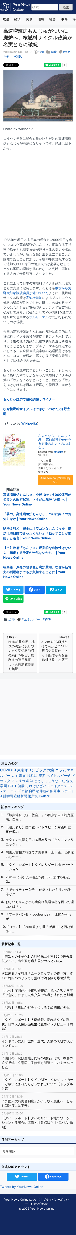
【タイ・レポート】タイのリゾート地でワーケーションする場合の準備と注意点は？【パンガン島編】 (37, 1120)
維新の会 (46, 791)
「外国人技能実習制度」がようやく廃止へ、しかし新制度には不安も (37, 1101)
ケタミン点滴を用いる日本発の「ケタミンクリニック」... (40, 842)
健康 (21, 786)
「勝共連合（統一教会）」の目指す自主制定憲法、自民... (40, 817)
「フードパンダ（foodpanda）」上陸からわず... (38, 916)
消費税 (33, 796)
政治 (6, 19)
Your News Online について (22, 1199)
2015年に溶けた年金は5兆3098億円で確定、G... (39, 879)
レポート (67, 791)
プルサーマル (39, 317)
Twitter (44, 796)
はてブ (58, 589)
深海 (41, 52)
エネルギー (32, 619)
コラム (61, 770)
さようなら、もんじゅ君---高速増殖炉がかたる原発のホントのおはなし (55, 441)
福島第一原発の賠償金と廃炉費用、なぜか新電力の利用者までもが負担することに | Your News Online (37, 572)
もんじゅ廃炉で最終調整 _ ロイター (29, 399)
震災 (19, 56)
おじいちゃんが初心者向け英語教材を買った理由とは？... (40, 904)
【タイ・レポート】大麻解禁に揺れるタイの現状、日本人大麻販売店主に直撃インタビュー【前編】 (37, 1022)
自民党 (34, 791)
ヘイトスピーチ (58, 775)
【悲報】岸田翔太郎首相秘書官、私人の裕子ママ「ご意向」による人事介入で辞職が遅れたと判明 (37, 990)
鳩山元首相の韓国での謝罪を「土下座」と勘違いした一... (40, 854)
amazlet (58, 451)
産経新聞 (20, 796)
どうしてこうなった (49, 781)
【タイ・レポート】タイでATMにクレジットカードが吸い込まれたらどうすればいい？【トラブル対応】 (37, 1082)
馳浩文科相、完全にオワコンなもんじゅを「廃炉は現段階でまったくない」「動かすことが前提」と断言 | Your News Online (37, 533)
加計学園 (6, 796)
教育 (22, 775)
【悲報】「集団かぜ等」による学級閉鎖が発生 (36, 1005)
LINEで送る (15, 598)
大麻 (51, 770)
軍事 (57, 791)
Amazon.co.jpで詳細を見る (55, 480)
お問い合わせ (39, 1203)
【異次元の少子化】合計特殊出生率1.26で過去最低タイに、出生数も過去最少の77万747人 (37, 956)
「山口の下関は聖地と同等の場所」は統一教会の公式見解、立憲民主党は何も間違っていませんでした (37, 1060)
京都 (24, 791)
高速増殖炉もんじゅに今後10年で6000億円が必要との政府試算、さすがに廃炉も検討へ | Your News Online (37, 499)
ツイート (16, 589)
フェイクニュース (60, 786)
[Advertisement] (38, 191)
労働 (29, 19)
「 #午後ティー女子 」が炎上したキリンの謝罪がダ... (38, 892)
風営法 (32, 775)
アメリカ (18, 781)
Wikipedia (29, 423)
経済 (17, 19)
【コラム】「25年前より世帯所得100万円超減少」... (40, 929)
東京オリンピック (31, 770)
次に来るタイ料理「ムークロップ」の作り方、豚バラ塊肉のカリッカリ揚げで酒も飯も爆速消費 (37, 973)
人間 (14, 775)
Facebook (55, 1176)
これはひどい (36, 786)
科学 (29, 781)
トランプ (13, 791)
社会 (52, 19)
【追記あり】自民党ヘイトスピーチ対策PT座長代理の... (38, 829)
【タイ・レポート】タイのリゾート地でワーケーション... (40, 867)
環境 (41, 19)
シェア (37, 589)
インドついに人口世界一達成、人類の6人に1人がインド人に (37, 1041)
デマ (3, 791)
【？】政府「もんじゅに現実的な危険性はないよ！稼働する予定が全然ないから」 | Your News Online (37, 552)
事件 (64, 19)
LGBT (12, 786)
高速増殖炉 (34, 298)
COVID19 (8, 770)
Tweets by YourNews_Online (21, 1187)
